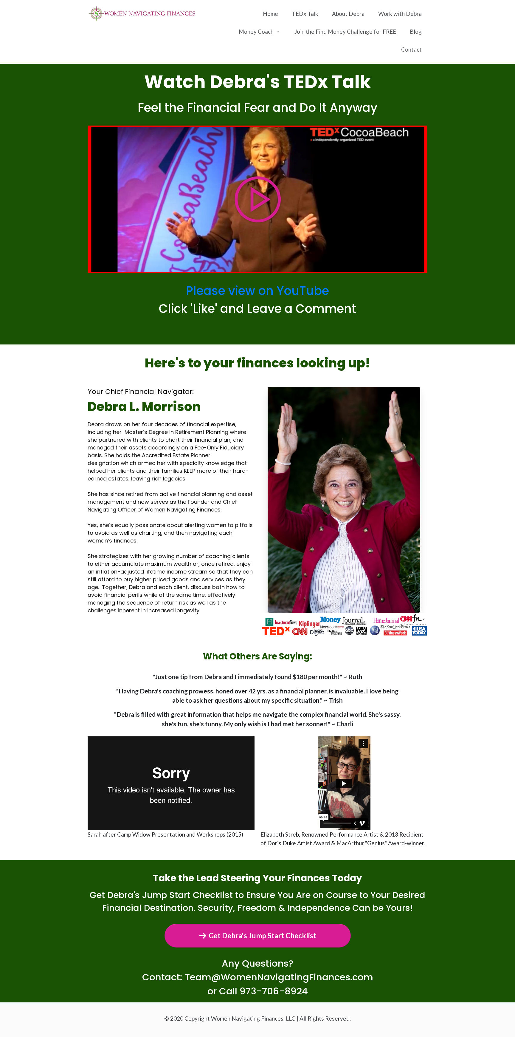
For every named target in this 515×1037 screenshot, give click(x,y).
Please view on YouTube (257, 290)
